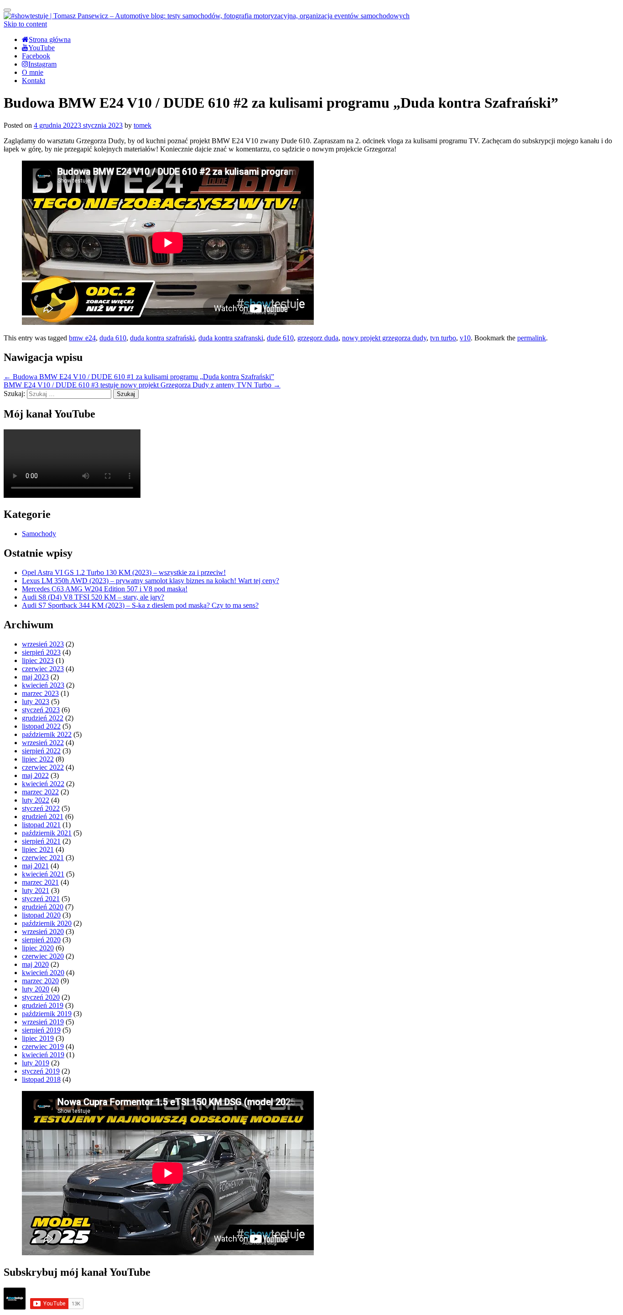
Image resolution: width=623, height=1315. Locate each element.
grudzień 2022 (42, 718)
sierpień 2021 (41, 841)
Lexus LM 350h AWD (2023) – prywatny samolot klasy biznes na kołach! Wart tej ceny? (150, 580)
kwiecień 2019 (43, 1055)
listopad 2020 (41, 915)
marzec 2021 (40, 882)
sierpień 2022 (41, 751)
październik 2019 (47, 1014)
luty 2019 (35, 1063)
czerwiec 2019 (43, 1046)
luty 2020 (35, 989)
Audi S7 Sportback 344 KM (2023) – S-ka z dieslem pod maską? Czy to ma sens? (140, 605)
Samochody (39, 533)
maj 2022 (35, 775)
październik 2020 (47, 923)
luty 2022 (35, 800)
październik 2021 (47, 833)
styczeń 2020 (41, 997)
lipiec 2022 (38, 759)
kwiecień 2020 (43, 972)
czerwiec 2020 (43, 956)
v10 (465, 338)
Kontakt (33, 80)
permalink (531, 338)
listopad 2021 (41, 825)
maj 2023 (35, 677)
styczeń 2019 (41, 1071)
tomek (142, 125)
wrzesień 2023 (43, 644)
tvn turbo (443, 338)
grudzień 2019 (42, 1005)
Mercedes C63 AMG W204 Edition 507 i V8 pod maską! (104, 589)
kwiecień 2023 (43, 685)
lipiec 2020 (38, 948)
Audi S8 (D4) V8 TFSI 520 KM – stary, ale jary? (93, 597)
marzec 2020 (40, 981)
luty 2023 (35, 701)
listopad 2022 (41, 726)
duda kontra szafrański (162, 338)
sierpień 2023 (41, 652)
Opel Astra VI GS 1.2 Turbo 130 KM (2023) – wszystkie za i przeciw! (124, 572)
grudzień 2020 (42, 907)
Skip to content (25, 24)
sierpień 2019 (41, 1030)
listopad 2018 (41, 1079)
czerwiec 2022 (43, 767)
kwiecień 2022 (43, 784)
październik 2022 (47, 734)
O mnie (32, 72)
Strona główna (50, 39)
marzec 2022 (40, 792)
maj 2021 (35, 866)
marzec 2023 (40, 693)
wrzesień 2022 (43, 742)
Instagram (42, 64)
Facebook (36, 56)
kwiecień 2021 (43, 874)
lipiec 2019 (38, 1038)
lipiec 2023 (38, 660)
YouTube (41, 48)
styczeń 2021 (41, 899)
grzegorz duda (317, 338)
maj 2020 (35, 964)
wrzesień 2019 (43, 1022)
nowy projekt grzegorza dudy (384, 338)
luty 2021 (35, 890)
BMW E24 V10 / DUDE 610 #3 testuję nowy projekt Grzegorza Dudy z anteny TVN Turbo (142, 385)
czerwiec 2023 (43, 669)
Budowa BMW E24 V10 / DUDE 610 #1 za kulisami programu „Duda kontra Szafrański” (139, 377)
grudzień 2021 (42, 816)
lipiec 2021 (38, 849)
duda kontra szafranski (230, 338)
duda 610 (112, 338)
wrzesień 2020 (43, 931)
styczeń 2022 (41, 808)
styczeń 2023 (41, 710)
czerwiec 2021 (43, 857)
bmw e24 (82, 338)
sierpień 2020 (41, 940)
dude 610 (280, 338)
